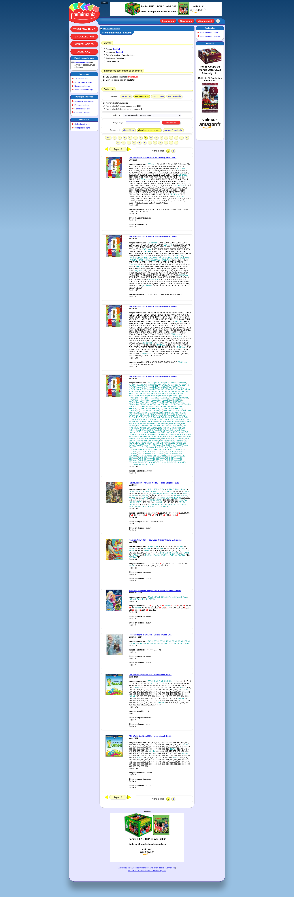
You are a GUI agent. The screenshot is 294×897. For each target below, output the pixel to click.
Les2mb (116, 49)
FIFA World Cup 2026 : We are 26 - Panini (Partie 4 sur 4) (153, 376)
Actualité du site (81, 79)
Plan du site (159, 868)
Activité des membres (83, 82)
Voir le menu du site (111, 28)
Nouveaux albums (82, 86)
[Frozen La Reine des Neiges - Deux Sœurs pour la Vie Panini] (114, 610)
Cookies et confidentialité (142, 868)
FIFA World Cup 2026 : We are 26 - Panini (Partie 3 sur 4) (153, 306)
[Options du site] (218, 21)
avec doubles (158, 96)
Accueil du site (125, 868)
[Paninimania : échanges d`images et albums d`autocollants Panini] (84, 20)
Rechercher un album (209, 33)
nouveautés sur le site (173, 130)
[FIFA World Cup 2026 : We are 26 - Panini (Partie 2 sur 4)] (114, 256)
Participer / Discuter (84, 97)
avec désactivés (174, 96)
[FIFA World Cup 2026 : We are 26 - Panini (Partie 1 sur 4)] (114, 178)
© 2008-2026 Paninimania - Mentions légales (147, 871)
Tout (108, 138)
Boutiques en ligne (82, 128)
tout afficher (126, 96)
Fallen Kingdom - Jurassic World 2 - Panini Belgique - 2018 (154, 483)
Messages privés (81, 105)
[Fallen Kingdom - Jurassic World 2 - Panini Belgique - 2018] (114, 503)
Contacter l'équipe (82, 112)
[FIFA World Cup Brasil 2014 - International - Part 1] (114, 694)
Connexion (186, 21)
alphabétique (128, 130)
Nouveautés (84, 74)
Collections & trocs (82, 124)
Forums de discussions (84, 101)
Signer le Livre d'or (82, 109)
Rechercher (210, 28)
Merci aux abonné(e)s (83, 90)
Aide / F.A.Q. (84, 51)
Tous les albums (84, 29)
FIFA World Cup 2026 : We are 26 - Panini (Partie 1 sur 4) (153, 158)
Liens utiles (84, 119)
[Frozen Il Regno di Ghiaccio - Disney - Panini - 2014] (114, 655)
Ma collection (84, 36)
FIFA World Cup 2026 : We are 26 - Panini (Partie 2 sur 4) (153, 236)
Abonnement (205, 21)
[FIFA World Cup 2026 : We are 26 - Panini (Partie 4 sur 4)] (114, 396)
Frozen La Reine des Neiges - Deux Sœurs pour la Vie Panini (155, 591)
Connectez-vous (81, 63)
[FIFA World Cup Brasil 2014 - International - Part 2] (114, 756)
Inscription (168, 21)
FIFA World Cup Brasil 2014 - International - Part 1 (150, 675)
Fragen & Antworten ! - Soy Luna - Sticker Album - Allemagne (155, 540)
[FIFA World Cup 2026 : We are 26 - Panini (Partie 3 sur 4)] (114, 326)
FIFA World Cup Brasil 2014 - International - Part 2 (150, 736)
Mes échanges (84, 44)
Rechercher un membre (210, 36)
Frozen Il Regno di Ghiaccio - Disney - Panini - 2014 (151, 635)
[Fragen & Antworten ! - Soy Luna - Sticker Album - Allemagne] (114, 560)
